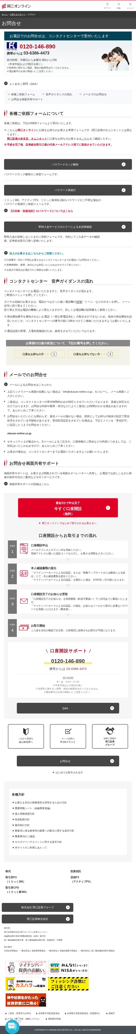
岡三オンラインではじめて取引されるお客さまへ (69, 523)
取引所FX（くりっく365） (15, 879)
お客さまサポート (18, 14)
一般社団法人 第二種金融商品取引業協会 (97, 951)
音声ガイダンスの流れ (59, 94)
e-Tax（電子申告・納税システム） (24, 1019)
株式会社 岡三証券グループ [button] (37, 907)
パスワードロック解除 (65, 164)
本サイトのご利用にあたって (31, 847)
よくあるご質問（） (24, 83)
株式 (8, 871)
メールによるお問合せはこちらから (30, 384)
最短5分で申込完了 (68, 508)
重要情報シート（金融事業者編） (33, 808)
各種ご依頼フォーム (23, 94)
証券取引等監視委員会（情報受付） (84, 1013)
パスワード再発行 (65, 190)
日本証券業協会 (11, 951)
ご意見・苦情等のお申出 (19, 1013)
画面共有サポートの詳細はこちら (29, 484)
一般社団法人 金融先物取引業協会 (62, 951)
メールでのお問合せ (95, 94)
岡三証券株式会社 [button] (37, 918)
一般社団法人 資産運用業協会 (33, 951)
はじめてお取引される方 (69, 772)
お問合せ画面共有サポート (27, 99)
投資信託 (75, 871)
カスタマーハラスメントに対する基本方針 (38, 841)
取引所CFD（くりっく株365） (16, 889)
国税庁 (112, 1013)
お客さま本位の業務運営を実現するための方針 (41, 802)
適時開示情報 (54, 1019)
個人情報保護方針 (25, 813)
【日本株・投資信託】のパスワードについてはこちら (41, 210)
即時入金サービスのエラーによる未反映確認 (65, 226)
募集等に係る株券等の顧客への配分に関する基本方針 (44, 830)
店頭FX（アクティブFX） (81, 879)
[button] (110, 736)
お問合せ (65, 761)
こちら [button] (85, 138)
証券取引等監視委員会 (49, 1013)
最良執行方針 (22, 825)
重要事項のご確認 (25, 836)
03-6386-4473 (76, 669)
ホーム (5, 14)
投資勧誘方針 (22, 819)
